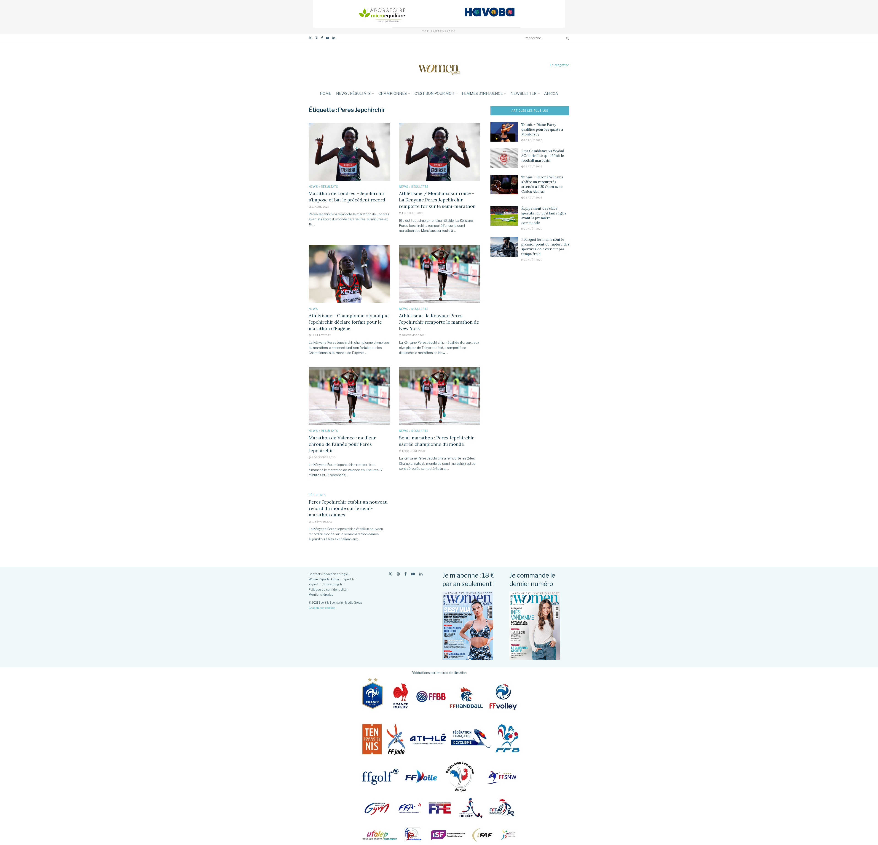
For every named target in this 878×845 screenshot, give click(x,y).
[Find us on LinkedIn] (333, 38)
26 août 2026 (532, 140)
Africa (551, 93)
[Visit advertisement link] (439, 14)
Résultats (317, 495)
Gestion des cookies (322, 608)
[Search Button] (567, 38)
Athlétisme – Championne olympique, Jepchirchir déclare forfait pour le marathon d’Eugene (349, 322)
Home (325, 93)
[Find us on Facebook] (322, 38)
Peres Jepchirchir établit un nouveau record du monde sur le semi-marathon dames (348, 508)
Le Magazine (559, 65)
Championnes (392, 93)
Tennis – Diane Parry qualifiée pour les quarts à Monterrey (542, 129)
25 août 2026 (532, 259)
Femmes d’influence (482, 93)
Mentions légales (321, 594)
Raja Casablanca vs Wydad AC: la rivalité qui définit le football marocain (542, 156)
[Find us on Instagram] (316, 38)
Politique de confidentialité (328, 589)
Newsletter (523, 93)
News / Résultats (353, 93)
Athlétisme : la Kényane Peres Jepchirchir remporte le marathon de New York (439, 322)
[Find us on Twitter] (310, 38)
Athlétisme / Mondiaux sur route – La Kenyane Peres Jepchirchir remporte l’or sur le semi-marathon (437, 199)
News (313, 309)
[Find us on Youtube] (327, 38)
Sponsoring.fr (332, 584)
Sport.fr (348, 579)
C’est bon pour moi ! (434, 93)
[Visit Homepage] (439, 65)
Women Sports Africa (324, 579)
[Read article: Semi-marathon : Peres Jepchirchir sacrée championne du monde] (439, 396)
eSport (313, 584)
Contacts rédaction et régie (328, 574)
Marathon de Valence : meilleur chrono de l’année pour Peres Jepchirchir (342, 444)
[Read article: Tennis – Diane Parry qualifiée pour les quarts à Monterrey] (504, 132)
